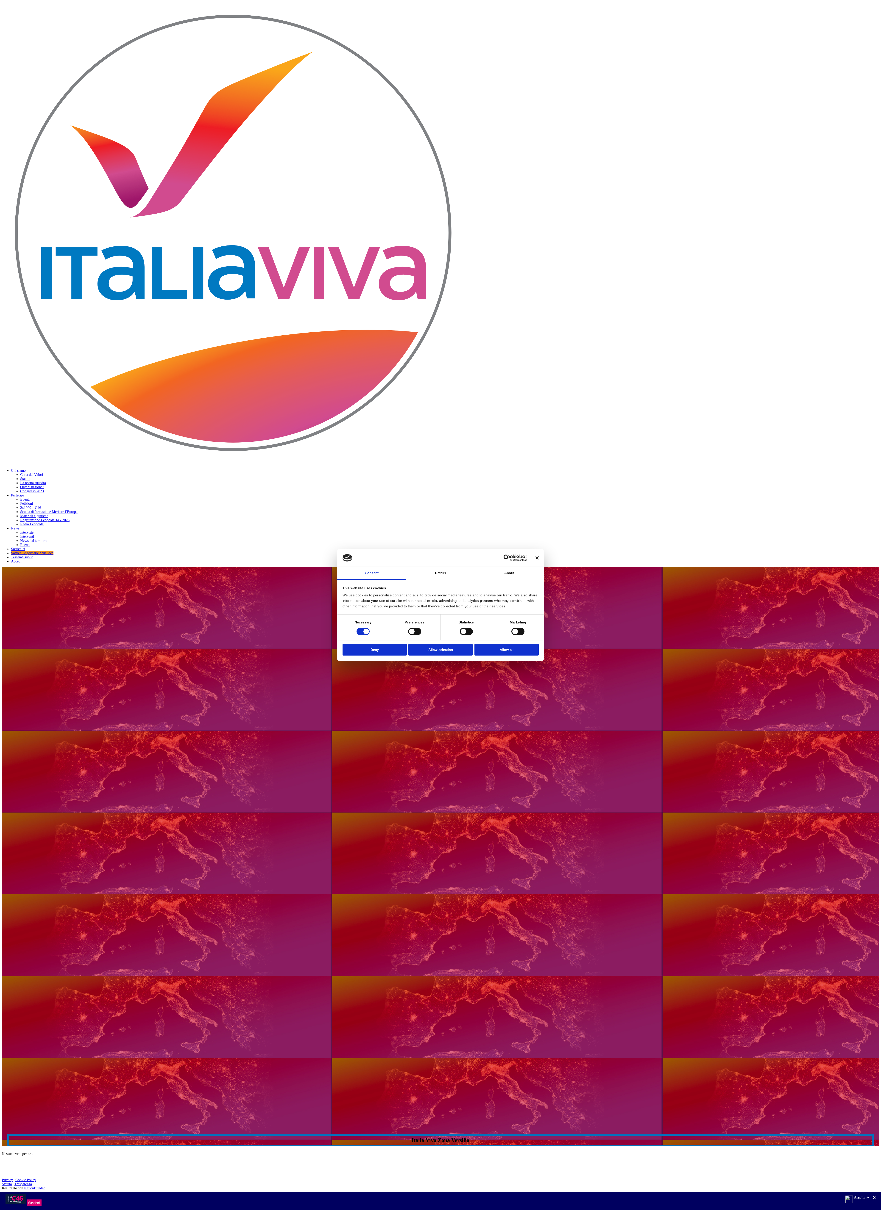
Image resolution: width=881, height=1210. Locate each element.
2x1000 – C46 (30, 508)
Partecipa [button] (17, 495)
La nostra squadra (33, 483)
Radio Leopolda (32, 524)
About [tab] (509, 573)
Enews (25, 545)
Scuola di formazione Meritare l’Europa (49, 512)
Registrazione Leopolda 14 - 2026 (45, 520)
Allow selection (440, 650)
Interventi (27, 536)
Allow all (506, 650)
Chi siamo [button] (18, 470)
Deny (375, 650)
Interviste (26, 532)
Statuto (25, 479)
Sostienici (18, 549)
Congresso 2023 (32, 491)
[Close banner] (537, 558)
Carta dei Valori (31, 475)
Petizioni (26, 503)
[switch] (414, 631)
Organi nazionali (32, 487)
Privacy (7, 1180)
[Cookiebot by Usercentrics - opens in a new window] (507, 557)
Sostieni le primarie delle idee (32, 553)
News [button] (15, 528)
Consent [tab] (372, 573)
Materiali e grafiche (34, 516)
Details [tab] (440, 573)
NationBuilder (34, 1188)
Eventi (25, 499)
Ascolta (860, 1197)
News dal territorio (33, 541)
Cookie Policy (25, 1180)
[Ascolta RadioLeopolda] (849, 1200)
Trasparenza (23, 1184)
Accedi (16, 561)
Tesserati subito (22, 557)
